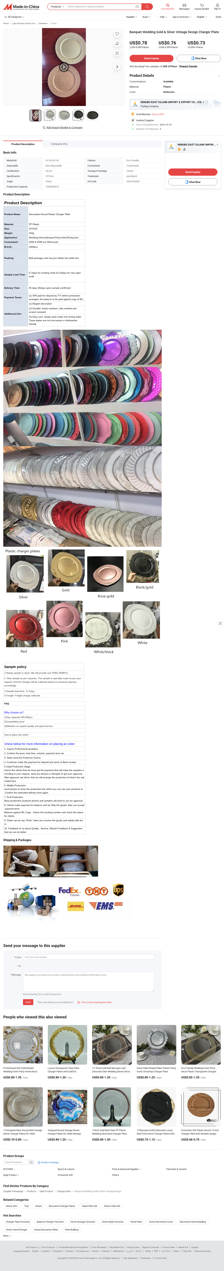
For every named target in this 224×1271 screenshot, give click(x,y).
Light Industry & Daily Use (23, 23)
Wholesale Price (117, 1247)
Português (57, 1251)
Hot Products (32, 1247)
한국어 (139, 1251)
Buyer (145, 16)
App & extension (181, 16)
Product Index (169, 1247)
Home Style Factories (112, 1221)
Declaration (146, 1258)
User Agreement (130, 1258)
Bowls (39, 1206)
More (6, 1235)
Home (6, 23)
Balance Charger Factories (50, 1221)
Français (69, 1251)
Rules (218, 16)
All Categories (15, 16)
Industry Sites (133, 1247)
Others (115, 1175)
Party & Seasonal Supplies (125, 1169)
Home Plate (136, 1221)
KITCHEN (8, 1169)
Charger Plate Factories (18, 1221)
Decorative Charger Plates (62, 1206)
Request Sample (188, 66)
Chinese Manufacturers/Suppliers (73, 1247)
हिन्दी (156, 1251)
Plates (54, 23)
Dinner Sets (11, 1206)
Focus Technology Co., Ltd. (91, 1258)
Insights (194, 1247)
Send (28, 1002)
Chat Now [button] (200, 58)
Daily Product (10, 1175)
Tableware (42, 23)
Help (162, 16)
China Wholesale (98, 1247)
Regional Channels (151, 1247)
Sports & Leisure (66, 1169)
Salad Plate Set (89, 1206)
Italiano (95, 1251)
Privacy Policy (160, 1258)
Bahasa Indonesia (203, 1251)
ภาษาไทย (165, 1251)
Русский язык (83, 1251)
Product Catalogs (49, 1162)
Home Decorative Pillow (46, 1229)
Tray (26, 1206)
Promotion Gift (65, 1175)
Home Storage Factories (83, 1221)
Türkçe (176, 1251)
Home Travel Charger (16, 1229)
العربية (129, 1251)
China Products (48, 1247)
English (35, 1251)
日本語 (148, 1251)
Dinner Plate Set (112, 1206)
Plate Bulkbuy (72, 1229)
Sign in (217, 8)
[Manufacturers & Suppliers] (21, 6)
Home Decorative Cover (161, 1221)
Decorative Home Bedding (193, 1221)
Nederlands (118, 1251)
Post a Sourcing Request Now (94, 1002)
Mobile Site (183, 1247)
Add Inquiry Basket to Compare (64, 127)
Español (45, 1251)
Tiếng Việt (187, 1251)
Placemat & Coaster (176, 1169)
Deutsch (106, 1251)
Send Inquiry (151, 58)
